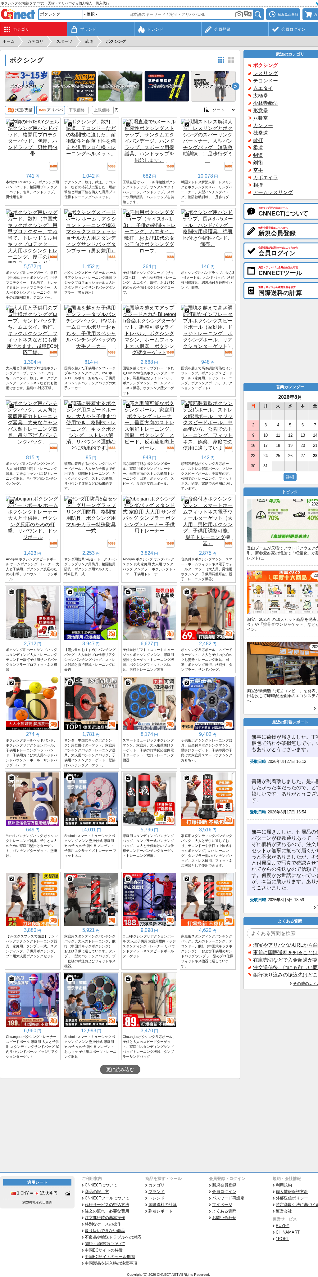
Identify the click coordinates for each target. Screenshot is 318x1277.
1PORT (282, 1238)
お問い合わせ (224, 1217)
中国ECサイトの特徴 (104, 1250)
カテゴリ (156, 1185)
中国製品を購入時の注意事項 (111, 1263)
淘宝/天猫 (24, 110)
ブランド (156, 1191)
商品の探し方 (97, 1191)
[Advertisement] (120, 1125)
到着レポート (160, 1211)
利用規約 (284, 1185)
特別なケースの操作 (103, 1224)
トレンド (156, 1198)
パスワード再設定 (228, 1198)
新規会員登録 (224, 1185)
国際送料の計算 (162, 1204)
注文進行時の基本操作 (105, 1217)
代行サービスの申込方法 (107, 1204)
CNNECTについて (101, 1185)
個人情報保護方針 (292, 1191)
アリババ (55, 110)
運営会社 (284, 1211)
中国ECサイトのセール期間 (110, 1256)
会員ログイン (224, 1191)
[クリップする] (11, 124)
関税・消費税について (105, 1243)
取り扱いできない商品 (105, 1230)
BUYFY (282, 1225)
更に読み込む (120, 1069)
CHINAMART (288, 1232)
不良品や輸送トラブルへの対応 (113, 1237)
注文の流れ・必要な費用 (107, 1211)
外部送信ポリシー (292, 1198)
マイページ (222, 1204)
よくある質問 (224, 1211)
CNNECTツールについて (107, 1198)
